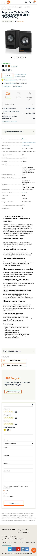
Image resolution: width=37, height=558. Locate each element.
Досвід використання (10, 440)
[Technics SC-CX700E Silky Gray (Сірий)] (6, 66)
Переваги (6, 447)
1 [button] (11, 57)
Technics (24, 139)
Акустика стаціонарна (28, 142)
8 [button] (24, 57)
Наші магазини (6, 545)
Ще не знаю (9, 496)
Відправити (13, 503)
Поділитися (20, 21)
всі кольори (14, 66)
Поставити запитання (14, 365)
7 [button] (23, 57)
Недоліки (6, 455)
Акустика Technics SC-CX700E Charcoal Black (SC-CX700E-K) (15, 14)
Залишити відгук (14, 360)
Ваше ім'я (6, 463)
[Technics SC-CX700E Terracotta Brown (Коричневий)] (9, 66)
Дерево (24, 192)
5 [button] (19, 57)
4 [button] (17, 57)
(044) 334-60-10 (23, 532)
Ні (6, 493)
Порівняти (18, 86)
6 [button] (21, 57)
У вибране (7, 86)
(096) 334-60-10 (23, 529)
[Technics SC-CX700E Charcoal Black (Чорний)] (3, 66)
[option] (18, 41)
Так (7, 491)
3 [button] (15, 57)
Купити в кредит (20, 76)
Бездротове (26, 145)
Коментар (7, 471)
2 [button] (13, 57)
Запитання (5, 357)
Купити (7, 76)
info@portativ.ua (9, 536)
